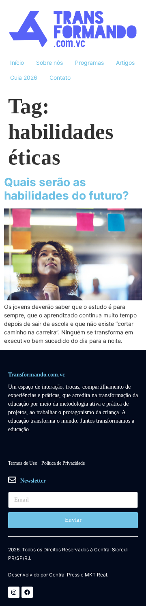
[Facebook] (27, 592)
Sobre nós (49, 62)
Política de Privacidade (63, 463)
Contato (60, 77)
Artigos (125, 62)
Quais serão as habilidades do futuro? (66, 189)
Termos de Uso (22, 463)
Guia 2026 (23, 77)
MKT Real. (96, 574)
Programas (89, 62)
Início (17, 62)
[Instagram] (13, 592)
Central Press (64, 574)
